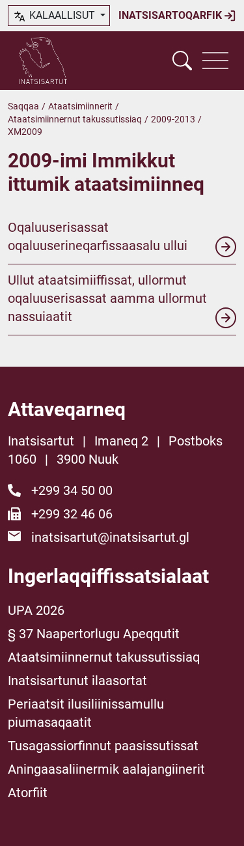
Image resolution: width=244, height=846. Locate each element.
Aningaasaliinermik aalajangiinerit (106, 769)
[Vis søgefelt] (182, 60)
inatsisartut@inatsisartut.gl (110, 537)
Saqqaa (23, 106)
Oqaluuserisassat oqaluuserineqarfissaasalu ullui (97, 236)
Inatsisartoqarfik (171, 15)
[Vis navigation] (215, 61)
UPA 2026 (36, 610)
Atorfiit (27, 792)
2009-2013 (173, 119)
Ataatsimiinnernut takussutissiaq (75, 119)
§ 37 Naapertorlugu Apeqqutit (94, 634)
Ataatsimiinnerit (80, 106)
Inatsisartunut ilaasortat (77, 680)
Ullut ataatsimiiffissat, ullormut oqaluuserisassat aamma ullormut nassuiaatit (107, 298)
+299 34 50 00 (72, 490)
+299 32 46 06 (72, 514)
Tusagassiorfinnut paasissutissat (103, 746)
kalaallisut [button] (62, 15)
